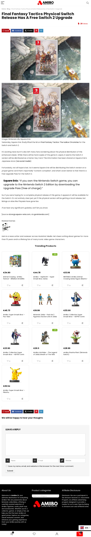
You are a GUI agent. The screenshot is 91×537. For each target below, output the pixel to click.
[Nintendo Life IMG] (45, 84)
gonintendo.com (41, 214)
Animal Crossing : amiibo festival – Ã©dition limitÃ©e (13, 278)
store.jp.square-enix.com (19, 214)
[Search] (87, 3)
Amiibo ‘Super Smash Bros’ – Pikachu (14, 391)
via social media (23, 161)
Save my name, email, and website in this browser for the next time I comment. (41, 466)
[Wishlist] (34, 534)
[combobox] (45, 496)
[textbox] (45, 496)
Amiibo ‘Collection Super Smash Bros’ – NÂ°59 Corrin (13, 353)
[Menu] (2, 3)
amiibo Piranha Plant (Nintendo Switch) (75, 353)
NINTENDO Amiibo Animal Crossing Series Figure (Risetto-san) (75, 279)
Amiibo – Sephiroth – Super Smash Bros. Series (43, 278)
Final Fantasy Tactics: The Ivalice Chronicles (60, 142)
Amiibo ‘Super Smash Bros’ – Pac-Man (14, 316)
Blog (8, 9)
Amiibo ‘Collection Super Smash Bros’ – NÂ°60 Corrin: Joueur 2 (74, 317)
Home (4, 9)
